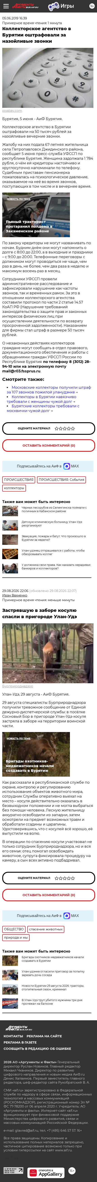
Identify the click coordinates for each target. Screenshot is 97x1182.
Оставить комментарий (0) (49, 446)
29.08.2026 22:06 (15, 591)
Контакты (13, 1036)
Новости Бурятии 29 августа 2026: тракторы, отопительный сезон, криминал (53, 987)
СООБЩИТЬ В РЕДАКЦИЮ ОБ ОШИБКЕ (37, 1049)
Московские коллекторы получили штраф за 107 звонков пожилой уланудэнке (49, 389)
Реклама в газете (20, 1042)
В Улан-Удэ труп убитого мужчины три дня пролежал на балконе (52, 1001)
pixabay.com (12, 111)
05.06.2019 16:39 (14, 18)
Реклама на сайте (44, 1036)
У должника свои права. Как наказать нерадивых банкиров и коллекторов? (56, 566)
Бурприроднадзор (17, 686)
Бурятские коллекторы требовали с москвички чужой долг (43, 408)
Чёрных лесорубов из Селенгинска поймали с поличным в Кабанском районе (54, 509)
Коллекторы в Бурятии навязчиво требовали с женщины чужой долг (41, 399)
